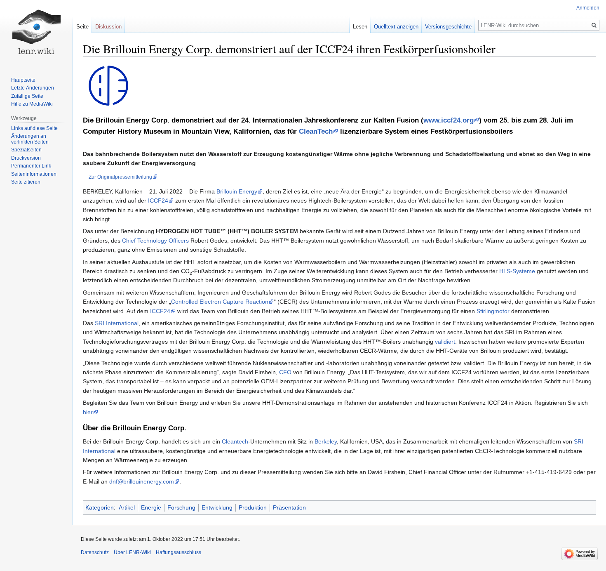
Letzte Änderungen (32, 88)
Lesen (360, 27)
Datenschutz (95, 552)
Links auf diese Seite (34, 128)
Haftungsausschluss (178, 552)
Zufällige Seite (27, 96)
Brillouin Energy (236, 191)
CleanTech (316, 131)
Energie (151, 507)
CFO (285, 372)
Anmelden (587, 8)
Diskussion (108, 27)
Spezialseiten (26, 150)
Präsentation (289, 507)
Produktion (253, 507)
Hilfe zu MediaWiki (32, 104)
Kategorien (99, 507)
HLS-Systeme (517, 271)
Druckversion (26, 158)
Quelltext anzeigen (396, 27)
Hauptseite (23, 80)
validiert (445, 341)
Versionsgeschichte (448, 27)
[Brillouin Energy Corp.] (108, 85)
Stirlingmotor (493, 311)
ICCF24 (158, 200)
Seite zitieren (25, 182)
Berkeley (326, 441)
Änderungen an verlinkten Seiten (30, 139)
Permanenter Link (31, 166)
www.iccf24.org (448, 120)
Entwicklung (217, 507)
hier (88, 412)
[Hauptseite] (36, 33)
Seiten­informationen (33, 174)
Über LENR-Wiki (132, 552)
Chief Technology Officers (155, 240)
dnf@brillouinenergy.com (141, 481)
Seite (82, 27)
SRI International (117, 323)
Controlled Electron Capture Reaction (219, 301)
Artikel (127, 507)
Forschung (181, 507)
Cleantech (235, 441)
